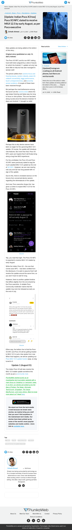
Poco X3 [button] (14, 440)
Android (46, 66)
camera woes (23, 91)
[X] (33, 520)
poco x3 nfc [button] (31, 440)
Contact (47, 514)
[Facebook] (28, 520)
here (23, 394)
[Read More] (54, 58)
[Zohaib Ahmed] (21, 462)
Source (21, 254)
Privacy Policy (57, 514)
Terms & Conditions (36, 517)
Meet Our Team (24, 514)
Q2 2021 (11, 167)
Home (6, 6)
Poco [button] (19, 13)
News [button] (14, 13)
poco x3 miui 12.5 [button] (22, 440)
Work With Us (37, 514)
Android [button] (8, 13)
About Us (13, 514)
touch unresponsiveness (14, 81)
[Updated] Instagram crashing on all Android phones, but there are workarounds (52, 72)
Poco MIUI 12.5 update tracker (16, 359)
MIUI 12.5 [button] (7, 440)
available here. (19, 426)
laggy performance (27, 78)
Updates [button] (33, 13)
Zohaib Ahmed (13, 31)
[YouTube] (38, 520)
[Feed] (43, 520)
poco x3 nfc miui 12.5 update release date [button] (15, 443)
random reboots (22, 76)
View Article (62, 46)
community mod (22, 374)
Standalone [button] (26, 13)
